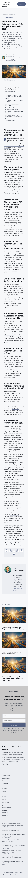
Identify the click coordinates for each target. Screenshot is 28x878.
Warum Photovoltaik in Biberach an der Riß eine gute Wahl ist (14, 108)
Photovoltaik (5, 14)
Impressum (5, 812)
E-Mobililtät (5, 773)
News (3, 781)
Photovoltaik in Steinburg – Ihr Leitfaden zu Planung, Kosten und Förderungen (12, 678)
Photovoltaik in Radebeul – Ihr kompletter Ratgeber (11, 653)
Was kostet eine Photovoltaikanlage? (10, 119)
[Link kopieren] (14, 554)
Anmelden (14, 725)
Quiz (3, 805)
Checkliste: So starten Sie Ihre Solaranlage (12, 104)
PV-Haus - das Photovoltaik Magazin (6, 4)
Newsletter (22, 4)
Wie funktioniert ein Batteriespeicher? (10, 92)
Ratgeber (4, 788)
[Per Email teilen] (21, 550)
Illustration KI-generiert (9, 80)
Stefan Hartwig (13, 55)
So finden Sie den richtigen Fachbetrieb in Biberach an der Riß (14, 115)
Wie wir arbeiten (6, 807)
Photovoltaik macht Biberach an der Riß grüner (14, 112)
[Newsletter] (7, 764)
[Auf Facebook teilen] (14, 550)
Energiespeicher (6, 775)
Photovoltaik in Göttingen (14, 490)
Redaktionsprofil (17, 573)
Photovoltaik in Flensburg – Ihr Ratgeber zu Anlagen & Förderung (13, 628)
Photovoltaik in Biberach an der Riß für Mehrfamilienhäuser (14, 101)
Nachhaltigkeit (6, 778)
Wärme (4, 791)
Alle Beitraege (5, 802)
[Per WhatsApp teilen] (6, 550)
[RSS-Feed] (3, 764)
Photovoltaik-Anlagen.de (13, 399)
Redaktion (4, 799)
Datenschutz (5, 815)
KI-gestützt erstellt (11, 60)
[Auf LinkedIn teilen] (17, 550)
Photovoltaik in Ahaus (10, 539)
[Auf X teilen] (10, 550)
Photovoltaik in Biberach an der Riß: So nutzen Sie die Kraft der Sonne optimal (14, 97)
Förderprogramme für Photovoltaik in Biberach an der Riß (14, 88)
